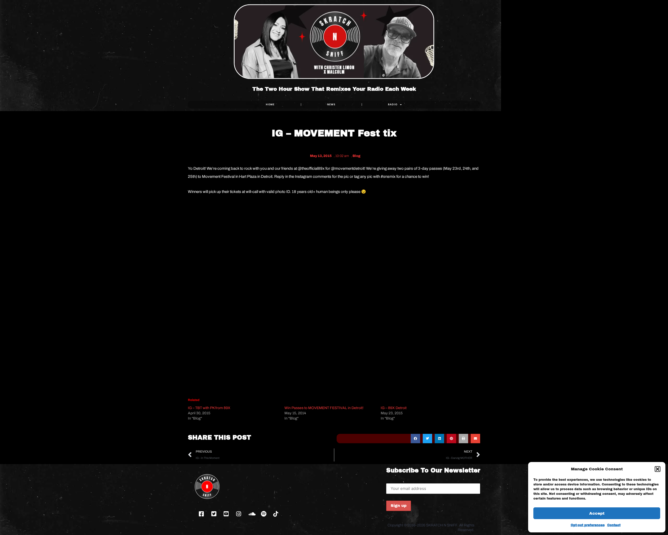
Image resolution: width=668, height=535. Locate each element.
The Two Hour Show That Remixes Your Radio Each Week (334, 89)
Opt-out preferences (588, 525)
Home (270, 104)
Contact (614, 525)
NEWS (331, 104)
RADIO (393, 104)
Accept (597, 513)
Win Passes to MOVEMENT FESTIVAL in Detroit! (323, 408)
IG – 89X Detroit (394, 408)
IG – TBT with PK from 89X (209, 408)
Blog (356, 156)
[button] (657, 469)
